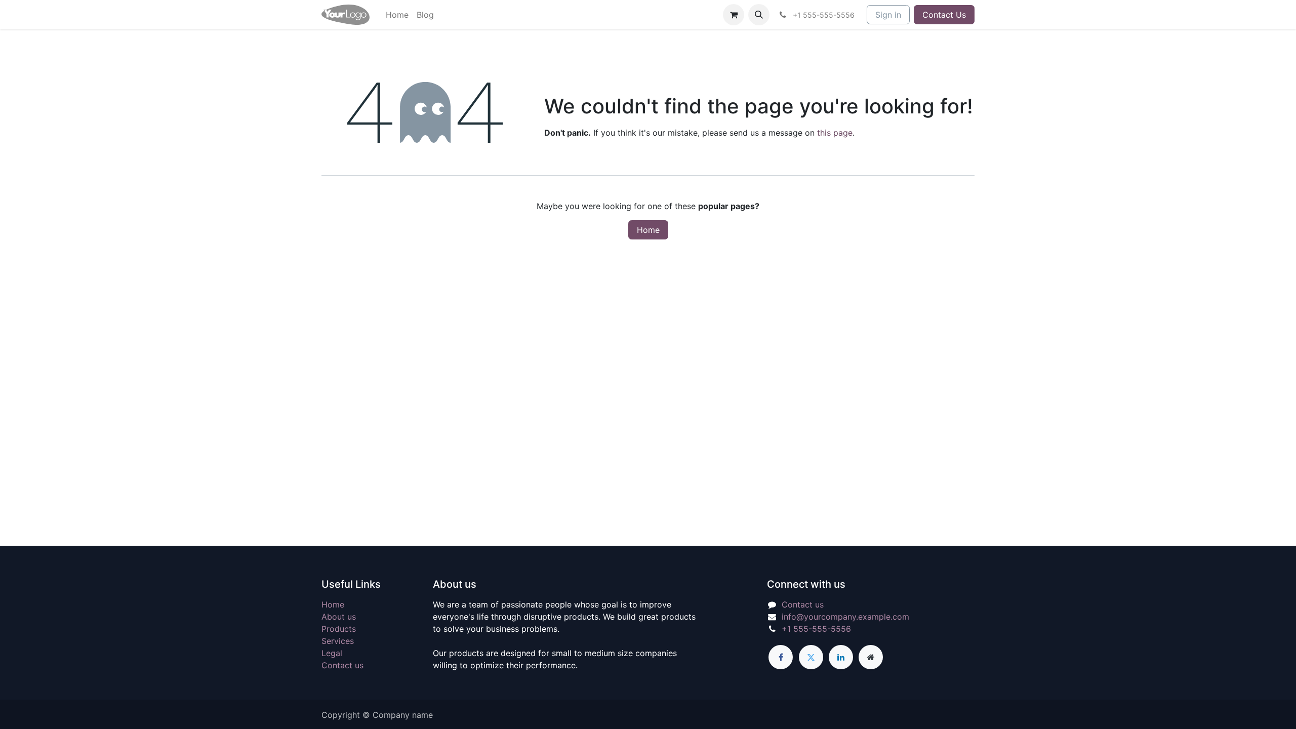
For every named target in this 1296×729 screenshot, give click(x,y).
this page (835, 133)
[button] (759, 14)
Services (337, 641)
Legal (331, 653)
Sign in (888, 15)
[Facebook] (780, 657)
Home (648, 230)
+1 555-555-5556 (816, 629)
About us (338, 617)
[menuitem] (397, 15)
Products (338, 629)
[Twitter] (811, 657)
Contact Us (944, 15)
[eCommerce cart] (733, 14)
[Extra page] (871, 657)
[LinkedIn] (841, 657)
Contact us (342, 665)
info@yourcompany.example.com (845, 617)
